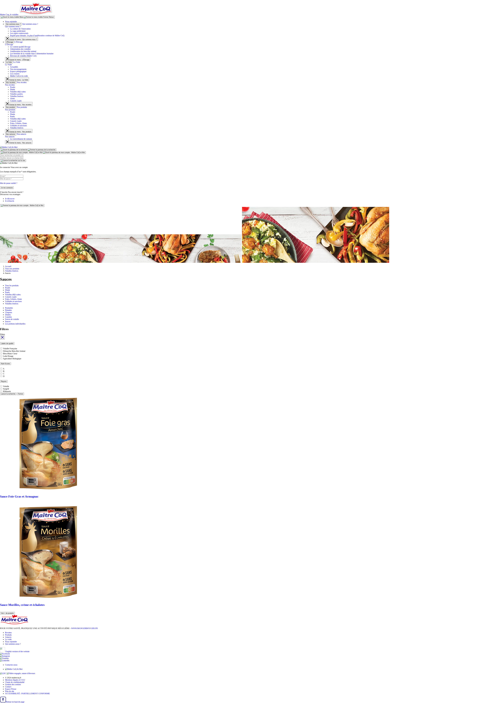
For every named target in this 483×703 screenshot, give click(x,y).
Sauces (8, 321)
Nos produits (10, 107)
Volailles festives (16, 96)
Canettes (8, 317)
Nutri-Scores (5, 364)
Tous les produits (11, 285)
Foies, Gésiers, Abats (18, 123)
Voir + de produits (7, 613)
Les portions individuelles (15, 324)
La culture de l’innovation (20, 29)
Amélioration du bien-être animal (23, 51)
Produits (8, 635)
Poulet (12, 87)
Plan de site (9, 691)
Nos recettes (10, 82)
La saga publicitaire (18, 31)
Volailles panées (16, 94)
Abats (12, 98)
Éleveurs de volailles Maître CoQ (23, 56)
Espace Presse (10, 689)
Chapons (8, 312)
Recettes (8, 633)
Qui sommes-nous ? (13, 24)
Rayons (4, 381)
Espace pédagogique (18, 71)
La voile (8, 639)
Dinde (12, 89)
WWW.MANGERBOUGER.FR (84, 628)
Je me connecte (7, 188)
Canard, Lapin (16, 101)
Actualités (14, 67)
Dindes (8, 315)
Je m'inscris (9, 201)
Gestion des (13, 684)
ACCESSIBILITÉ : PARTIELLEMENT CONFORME (27, 693)
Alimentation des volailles (20, 49)
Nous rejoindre (11, 22)
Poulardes (9, 308)
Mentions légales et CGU (15, 680)
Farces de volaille (12, 319)
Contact (8, 687)
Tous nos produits (12, 269)
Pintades (8, 310)
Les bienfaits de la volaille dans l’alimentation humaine (31, 53)
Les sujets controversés (19, 33)
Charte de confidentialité (14, 682)
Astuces (8, 637)
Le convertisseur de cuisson (21, 139)
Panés (12, 116)
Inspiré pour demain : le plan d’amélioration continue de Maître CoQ (37, 35)
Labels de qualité (7, 343)
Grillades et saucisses (18, 125)
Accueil (8, 266)
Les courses (14, 74)
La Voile (9, 62)
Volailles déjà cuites (18, 92)
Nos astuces (10, 134)
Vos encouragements (18, 69)
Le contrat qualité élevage (20, 47)
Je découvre (9, 199)
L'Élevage (9, 42)
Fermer (20, 394)
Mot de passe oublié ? (8, 183)
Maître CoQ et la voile (19, 76)
